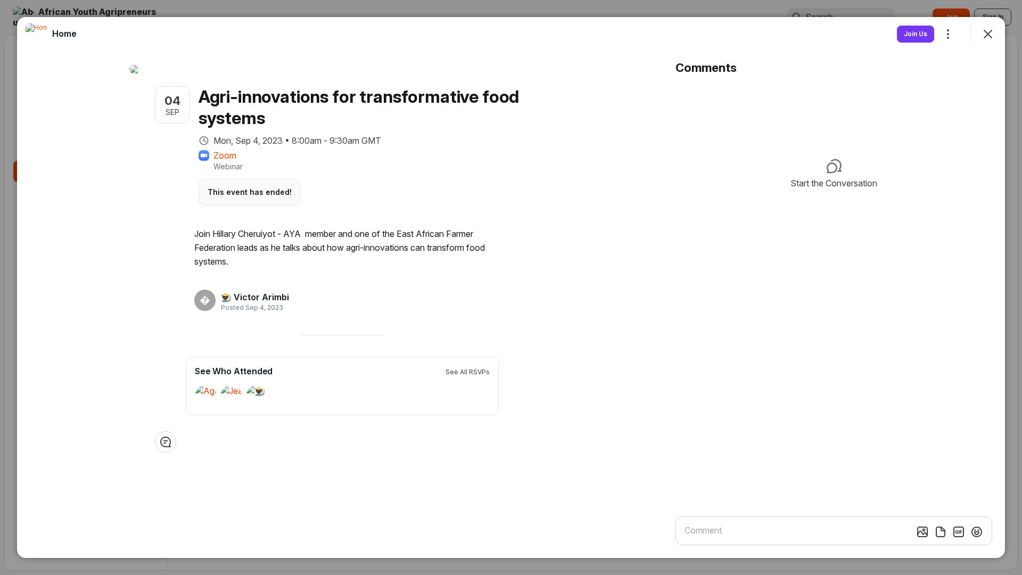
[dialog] (511, 287)
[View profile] (36, 34)
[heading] (255, 297)
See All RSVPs (468, 372)
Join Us (915, 34)
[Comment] (165, 442)
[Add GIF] (958, 531)
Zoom (224, 155)
